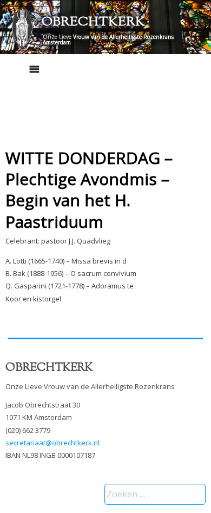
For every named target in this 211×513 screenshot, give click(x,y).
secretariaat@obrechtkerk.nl (52, 443)
